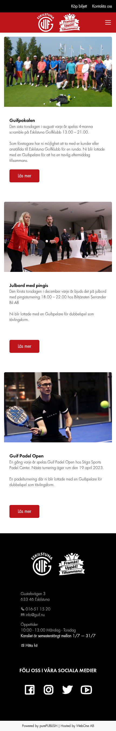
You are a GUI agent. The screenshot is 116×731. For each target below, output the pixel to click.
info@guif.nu (35, 615)
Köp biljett (79, 6)
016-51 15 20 (37, 609)
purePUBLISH (48, 725)
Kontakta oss (102, 6)
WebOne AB (85, 725)
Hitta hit (31, 645)
